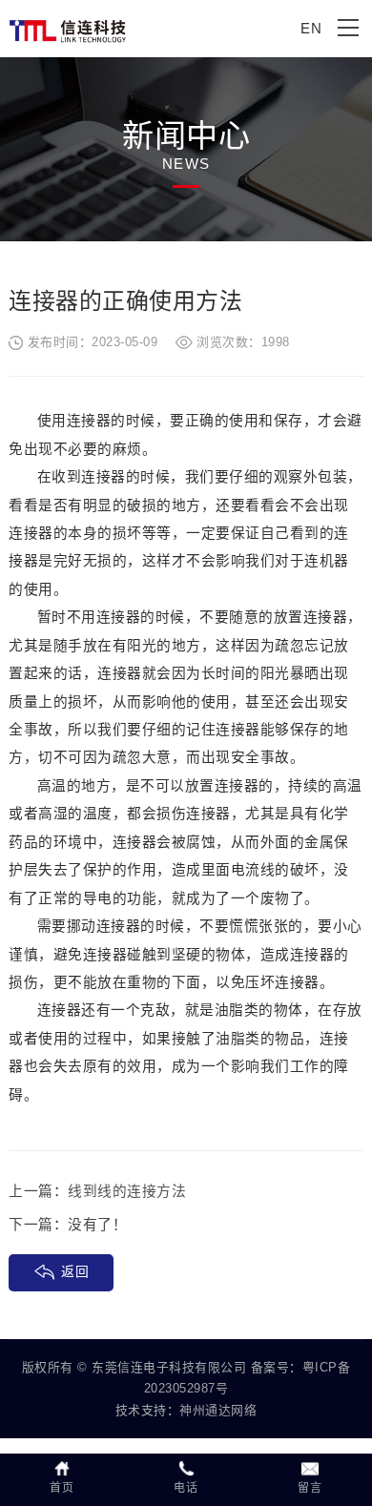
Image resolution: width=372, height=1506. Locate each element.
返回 (75, 1272)
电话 (185, 1488)
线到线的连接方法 (127, 1191)
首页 (61, 1488)
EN (310, 28)
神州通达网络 (218, 1410)
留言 (309, 1488)
